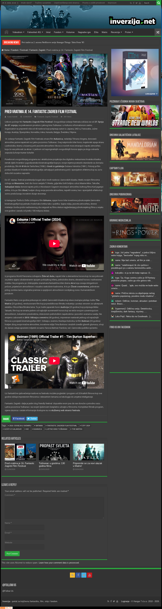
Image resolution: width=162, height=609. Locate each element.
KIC (27, 429)
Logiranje (125, 601)
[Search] (158, 2)
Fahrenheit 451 (34, 32)
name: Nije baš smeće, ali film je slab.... (133, 260)
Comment (10, 495)
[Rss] (131, 3)
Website (8, 542)
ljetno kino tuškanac (57, 429)
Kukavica (37, 429)
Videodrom (17, 32)
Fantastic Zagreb (37, 50)
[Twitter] (136, 3)
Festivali (24, 50)
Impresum (112, 3)
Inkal (48, 32)
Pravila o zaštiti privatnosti (93, 3)
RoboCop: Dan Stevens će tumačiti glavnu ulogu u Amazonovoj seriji (51, 42)
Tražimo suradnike (43, 3)
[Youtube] (140, 3)
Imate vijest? (26, 3)
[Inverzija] (81, 17)
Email (8, 533)
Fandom (57, 32)
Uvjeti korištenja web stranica (66, 3)
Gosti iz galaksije (13, 429)
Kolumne (70, 32)
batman (39, 426)
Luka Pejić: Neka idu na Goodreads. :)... (133, 316)
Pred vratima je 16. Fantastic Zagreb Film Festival (19, 464)
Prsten (128, 32)
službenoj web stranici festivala (65, 410)
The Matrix (77, 429)
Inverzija (6, 601)
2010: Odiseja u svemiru (20, 426)
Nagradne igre (84, 32)
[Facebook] (134, 3)
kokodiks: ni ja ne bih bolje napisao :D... (133, 273)
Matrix (104, 32)
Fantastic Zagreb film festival (62, 426)
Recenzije (115, 32)
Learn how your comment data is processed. (59, 563)
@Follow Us (9, 585)
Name (8, 523)
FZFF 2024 (85, 426)
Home (6, 32)
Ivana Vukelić (12, 117)
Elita (96, 32)
